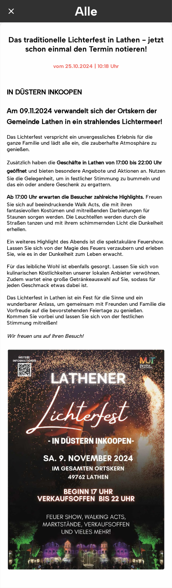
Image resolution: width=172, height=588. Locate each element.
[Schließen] (11, 11)
